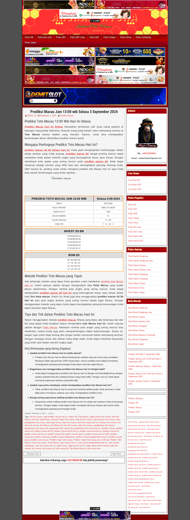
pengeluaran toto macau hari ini (87, 428)
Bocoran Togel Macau (41, 419)
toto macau (36, 448)
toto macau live (93, 448)
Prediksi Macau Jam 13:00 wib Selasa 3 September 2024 (74, 111)
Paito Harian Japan (136, 292)
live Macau (44, 425)
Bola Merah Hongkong (137, 308)
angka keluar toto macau (100, 417)
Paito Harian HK (135, 236)
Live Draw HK (134, 180)
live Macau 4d (57, 425)
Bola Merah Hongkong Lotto (140, 312)
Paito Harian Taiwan (136, 283)
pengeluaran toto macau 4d (36, 428)
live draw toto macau (135, 436)
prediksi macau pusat (135, 482)
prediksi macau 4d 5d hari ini (66, 431)
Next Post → (118, 454)
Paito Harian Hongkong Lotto (140, 261)
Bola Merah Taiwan (136, 330)
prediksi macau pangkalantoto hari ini (92, 437)
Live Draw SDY (134, 184)
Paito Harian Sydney (137, 265)
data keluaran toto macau (104, 419)
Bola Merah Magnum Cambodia (141, 335)
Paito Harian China (136, 288)
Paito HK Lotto (45, 37)
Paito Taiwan (109, 37)
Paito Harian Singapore (138, 274)
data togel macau (53, 422)
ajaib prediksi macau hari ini (55, 417)
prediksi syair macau (39, 440)
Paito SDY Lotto (77, 37)
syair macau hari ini (68, 443)
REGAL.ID (31, 116)
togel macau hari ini (76, 446)
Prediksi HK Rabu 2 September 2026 (144, 354)
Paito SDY (61, 37)
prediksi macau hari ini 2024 (97, 434)
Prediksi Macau (66, 116)
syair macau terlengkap (136, 497)
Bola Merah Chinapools (138, 339)
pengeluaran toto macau (104, 425)
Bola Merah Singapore (137, 326)
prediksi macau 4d (134, 457)
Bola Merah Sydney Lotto (139, 321)
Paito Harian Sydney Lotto (139, 270)
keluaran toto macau (108, 422)
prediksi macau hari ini (74, 434)
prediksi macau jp (42, 437)
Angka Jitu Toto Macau (78, 417)
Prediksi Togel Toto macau (61, 440)
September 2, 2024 (48, 116)
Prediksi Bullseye (135, 398)
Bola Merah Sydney (136, 317)
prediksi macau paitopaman (63, 437)
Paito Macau (50, 327)
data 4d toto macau (84, 419)
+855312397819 (149, 153)
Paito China (125, 37)
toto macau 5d (62, 448)
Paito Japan (30, 42)
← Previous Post (31, 454)
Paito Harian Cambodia (138, 279)
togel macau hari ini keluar (97, 446)
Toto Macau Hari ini (77, 448)
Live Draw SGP (134, 189)
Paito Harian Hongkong (138, 256)
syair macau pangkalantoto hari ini (92, 443)
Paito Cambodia (143, 37)
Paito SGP (94, 37)
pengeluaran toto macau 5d (60, 428)
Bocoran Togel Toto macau (63, 419)
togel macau (62, 446)
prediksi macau (108, 428)
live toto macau (70, 425)
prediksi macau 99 (56, 434)
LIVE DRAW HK (75, 460)
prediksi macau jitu (155, 472)
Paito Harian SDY (135, 241)
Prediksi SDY (134, 412)
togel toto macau (134, 504)
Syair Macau (53, 443)
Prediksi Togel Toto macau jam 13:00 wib (91, 440)
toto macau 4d (48, 448)
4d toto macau (36, 417)
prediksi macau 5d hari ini (36, 434)
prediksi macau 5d (111, 431)
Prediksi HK (133, 403)
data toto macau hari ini (88, 422)
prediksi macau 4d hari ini (91, 431)
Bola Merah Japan (136, 344)
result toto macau (39, 443)
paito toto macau (85, 425)
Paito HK (29, 37)
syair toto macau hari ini (45, 446)
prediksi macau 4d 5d (43, 431)
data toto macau (69, 422)
